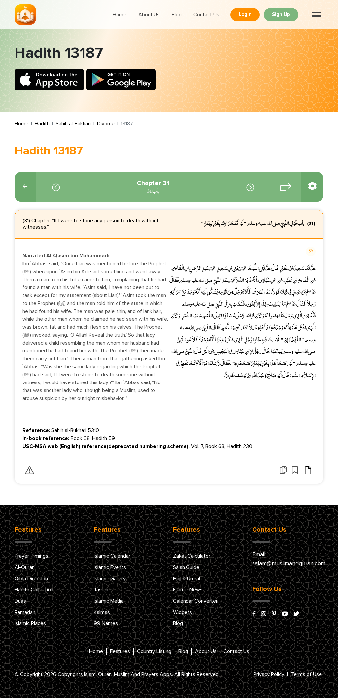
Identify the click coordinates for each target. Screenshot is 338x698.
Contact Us (206, 14)
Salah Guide (186, 567)
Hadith (42, 123)
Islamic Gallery (110, 578)
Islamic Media (109, 601)
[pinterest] (274, 614)
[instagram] (263, 614)
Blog (177, 14)
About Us (149, 14)
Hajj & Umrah (187, 578)
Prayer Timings (31, 556)
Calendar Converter (195, 601)
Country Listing (154, 651)
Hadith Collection (34, 589)
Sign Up (281, 14)
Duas (20, 601)
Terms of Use (306, 674)
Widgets (182, 612)
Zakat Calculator (191, 556)
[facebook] (254, 614)
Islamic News (188, 589)
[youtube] (285, 614)
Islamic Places (30, 623)
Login (245, 14)
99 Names (106, 623)
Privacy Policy (269, 674)
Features (120, 651)
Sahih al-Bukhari (73, 123)
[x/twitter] (296, 614)
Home (119, 14)
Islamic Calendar (112, 556)
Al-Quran (25, 567)
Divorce (106, 123)
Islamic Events (110, 567)
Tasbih (101, 589)
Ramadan (25, 612)
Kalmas (102, 612)
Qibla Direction (31, 578)
